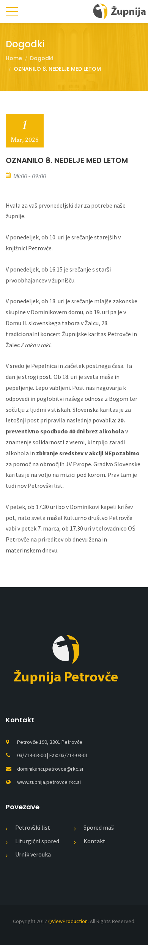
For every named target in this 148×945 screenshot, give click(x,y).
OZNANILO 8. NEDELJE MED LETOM (67, 160)
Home (14, 58)
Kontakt (94, 841)
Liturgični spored (37, 841)
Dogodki (41, 58)
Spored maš (98, 827)
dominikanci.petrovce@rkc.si (50, 768)
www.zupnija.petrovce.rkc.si (49, 782)
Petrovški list (32, 827)
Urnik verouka (33, 854)
